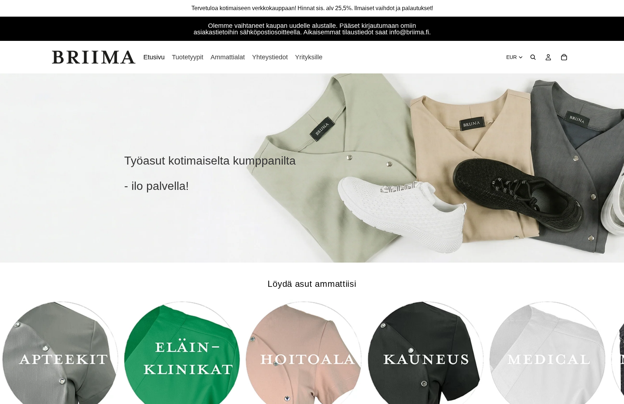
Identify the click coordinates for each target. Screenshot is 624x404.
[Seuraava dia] (564, 363)
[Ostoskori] (564, 57)
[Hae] (533, 57)
